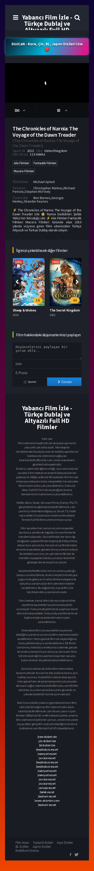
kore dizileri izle (47, 737)
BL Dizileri (22, 846)
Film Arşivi (22, 842)
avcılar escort (47, 758)
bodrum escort (47, 796)
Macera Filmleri (24, 171)
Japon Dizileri (41, 846)
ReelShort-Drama (27, 850)
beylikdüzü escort (47, 749)
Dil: (18, 110)
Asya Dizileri (65, 842)
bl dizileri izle (47, 745)
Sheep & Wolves (24, 310)
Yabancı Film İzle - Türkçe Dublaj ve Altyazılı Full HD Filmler (47, 26)
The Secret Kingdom (65, 310)
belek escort (47, 792)
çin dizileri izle (47, 741)
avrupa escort (47, 788)
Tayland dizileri (43, 842)
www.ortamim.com (47, 800)
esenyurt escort (47, 754)
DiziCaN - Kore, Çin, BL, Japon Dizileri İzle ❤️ (47, 47)
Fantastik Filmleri (45, 163)
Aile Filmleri (21, 163)
